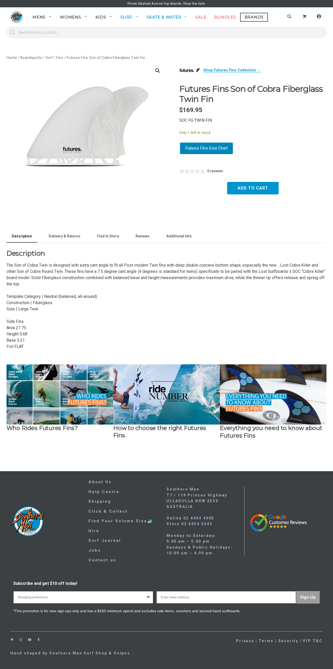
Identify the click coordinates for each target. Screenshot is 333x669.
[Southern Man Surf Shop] (16, 17)
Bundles (225, 17)
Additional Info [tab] (179, 236)
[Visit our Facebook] (38, 639)
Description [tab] (22, 236)
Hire (93, 531)
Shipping (99, 501)
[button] (157, 70)
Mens (39, 17)
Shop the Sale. (194, 3)
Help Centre (103, 491)
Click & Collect (108, 511)
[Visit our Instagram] (20, 639)
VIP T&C (313, 641)
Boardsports (31, 57)
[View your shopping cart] (304, 17)
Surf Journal (104, 540)
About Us (100, 482)
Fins (59, 57)
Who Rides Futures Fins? (42, 428)
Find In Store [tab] (108, 236)
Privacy (245, 641)
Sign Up (308, 597)
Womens (70, 17)
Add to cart (253, 188)
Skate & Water (164, 17)
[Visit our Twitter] (11, 639)
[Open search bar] (290, 16)
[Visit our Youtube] (29, 639)
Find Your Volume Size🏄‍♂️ (120, 521)
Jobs (94, 550)
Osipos (122, 653)
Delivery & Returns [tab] (64, 236)
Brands (254, 17)
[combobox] (82, 597)
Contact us (102, 560)
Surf (126, 17)
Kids (100, 17)
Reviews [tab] (143, 236)
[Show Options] (148, 597)
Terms (266, 641)
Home (12, 57)
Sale (200, 17)
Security (288, 641)
